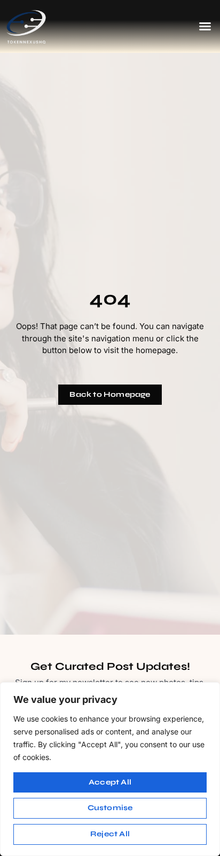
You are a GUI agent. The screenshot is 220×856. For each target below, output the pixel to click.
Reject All (110, 833)
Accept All (110, 782)
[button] (205, 26)
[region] (110, 769)
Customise (110, 807)
